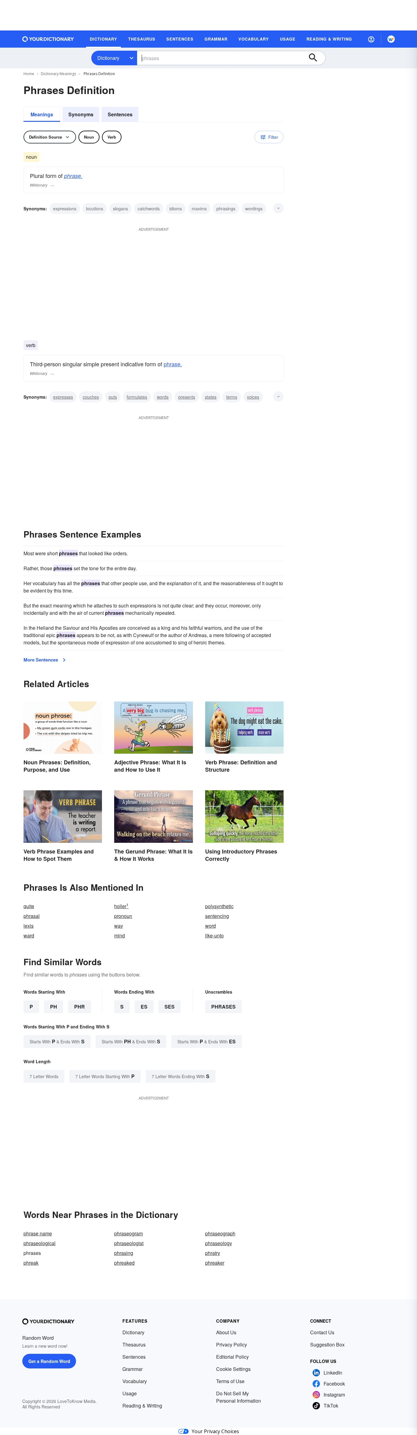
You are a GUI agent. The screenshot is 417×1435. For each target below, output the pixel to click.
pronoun (123, 915)
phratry (212, 1252)
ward (29, 935)
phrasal (32, 915)
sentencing (217, 915)
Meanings (42, 114)
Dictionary (108, 57)
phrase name (38, 1233)
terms (231, 397)
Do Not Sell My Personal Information (238, 1397)
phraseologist (128, 1243)
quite (29, 906)
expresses (63, 397)
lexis (29, 925)
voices (253, 397)
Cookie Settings (233, 1368)
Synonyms (80, 114)
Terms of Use (230, 1381)
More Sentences (41, 659)
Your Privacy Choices (215, 1431)
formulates (137, 397)
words (163, 397)
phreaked (124, 1262)
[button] (371, 39)
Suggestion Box (327, 1344)
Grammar (132, 1368)
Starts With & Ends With (57, 1041)
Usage (129, 1393)
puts (113, 397)
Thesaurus (134, 1344)
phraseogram (128, 1233)
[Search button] (316, 58)
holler (121, 906)
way (118, 925)
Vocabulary (134, 1381)
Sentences (120, 114)
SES (170, 1006)
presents (186, 397)
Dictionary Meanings (58, 73)
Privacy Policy (231, 1344)
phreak (31, 1262)
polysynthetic (219, 906)
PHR (79, 1006)
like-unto (214, 935)
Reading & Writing (142, 1405)
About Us (226, 1332)
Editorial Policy (232, 1356)
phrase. (73, 175)
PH (53, 1006)
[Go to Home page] (48, 39)
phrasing (123, 1252)
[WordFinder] (391, 39)
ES (144, 1006)
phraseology (218, 1243)
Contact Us (322, 1332)
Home (29, 73)
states (210, 397)
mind (119, 935)
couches (91, 397)
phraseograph (220, 1233)
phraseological (40, 1243)
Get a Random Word (49, 1361)
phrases (223, 1006)
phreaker (214, 1262)
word (210, 925)
